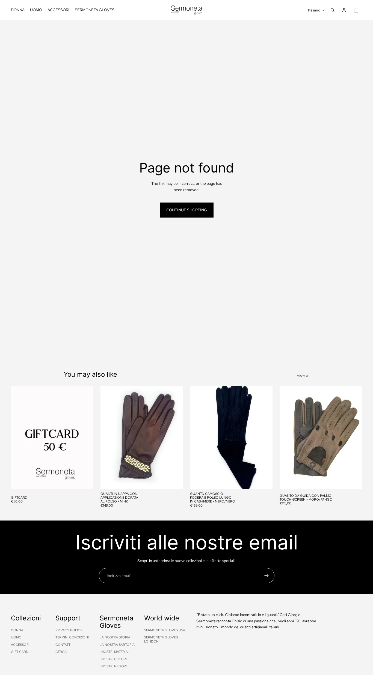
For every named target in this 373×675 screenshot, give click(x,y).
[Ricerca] (333, 10)
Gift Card (19, 652)
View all (303, 375)
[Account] (344, 10)
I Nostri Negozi (113, 666)
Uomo (16, 637)
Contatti (63, 645)
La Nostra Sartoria (117, 645)
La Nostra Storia (115, 637)
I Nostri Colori (113, 659)
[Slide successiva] (175, 438)
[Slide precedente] (108, 438)
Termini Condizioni (72, 637)
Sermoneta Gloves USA (164, 630)
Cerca (61, 652)
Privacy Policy (68, 630)
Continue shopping (186, 209)
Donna (17, 630)
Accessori (20, 645)
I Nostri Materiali (115, 652)
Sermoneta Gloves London (161, 639)
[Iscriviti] (266, 575)
